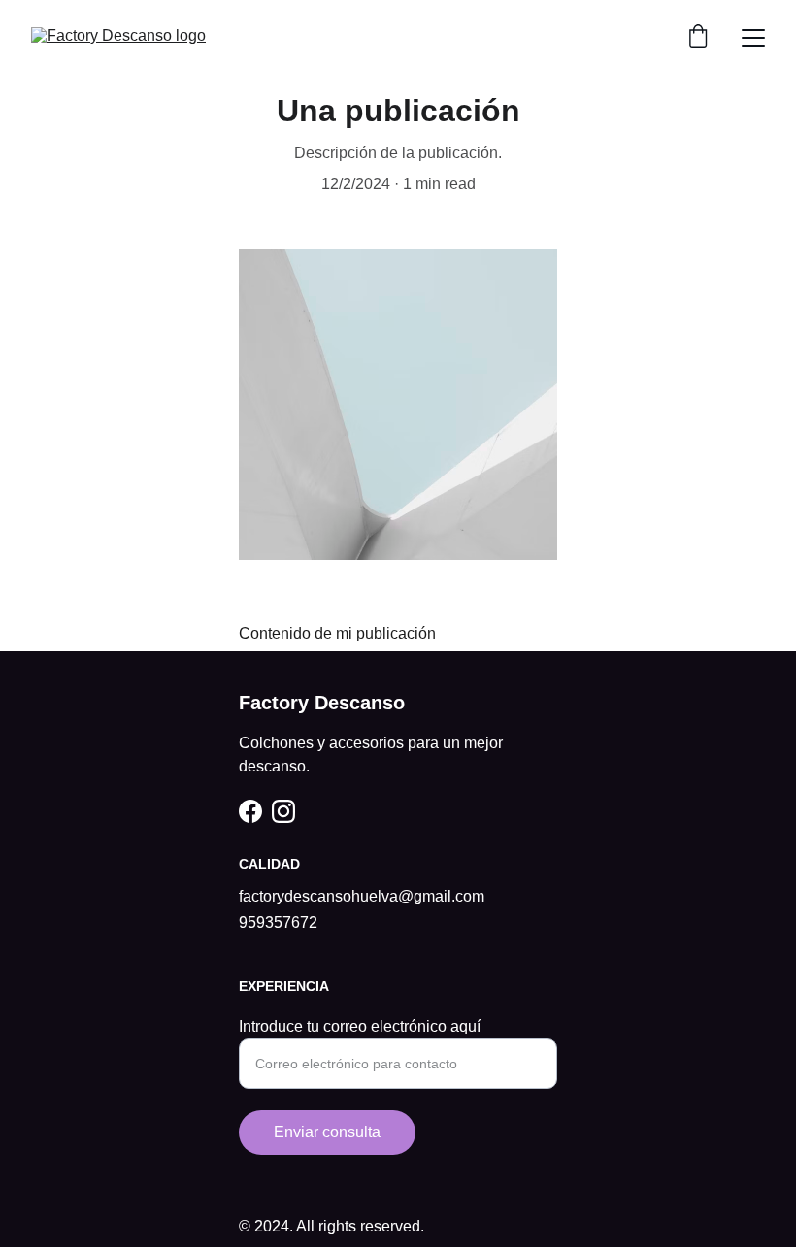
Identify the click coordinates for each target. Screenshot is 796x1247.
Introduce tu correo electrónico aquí (360, 1026)
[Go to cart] (698, 37)
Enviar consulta (327, 1132)
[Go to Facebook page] (250, 811)
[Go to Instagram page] (283, 811)
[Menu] (753, 38)
